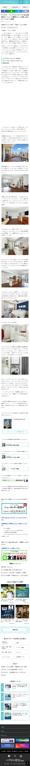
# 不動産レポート (15, 575)
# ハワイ (21, 669)
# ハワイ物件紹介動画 (12, 669)
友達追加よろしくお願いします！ (11, 548)
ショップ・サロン (6, 656)
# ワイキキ (3, 27)
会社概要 (3, 751)
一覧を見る (15, 7)
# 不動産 (16, 24)
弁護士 (17, 642)
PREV (5, 7)
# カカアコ (3, 675)
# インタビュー (4, 572)
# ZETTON (3, 567)
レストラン (19, 652)
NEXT (25, 7)
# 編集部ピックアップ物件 (7, 24)
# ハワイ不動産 (23, 24)
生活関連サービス (20, 656)
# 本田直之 (18, 572)
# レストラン (23, 672)
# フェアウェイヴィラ (12, 27)
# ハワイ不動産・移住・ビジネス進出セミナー (11, 569)
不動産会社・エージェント (5, 643)
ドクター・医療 (20, 647)
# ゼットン (9, 567)
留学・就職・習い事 (6, 652)
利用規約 (26, 751)
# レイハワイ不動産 (5, 575)
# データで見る (24, 575)
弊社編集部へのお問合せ (17, 751)
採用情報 (9, 751)
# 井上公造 (12, 572)
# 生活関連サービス (14, 672)
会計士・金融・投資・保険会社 (7, 647)
